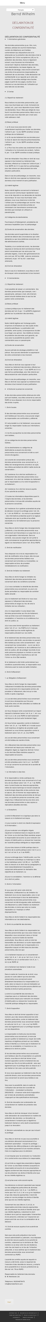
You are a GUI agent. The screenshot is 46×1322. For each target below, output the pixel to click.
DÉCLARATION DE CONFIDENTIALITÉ (28, 1313)
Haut (9, 1302)
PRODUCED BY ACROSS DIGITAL (23, 1319)
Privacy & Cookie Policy (30, 1315)
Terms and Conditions (15, 1315)
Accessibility (16, 1317)
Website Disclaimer (28, 1317)
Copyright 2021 (13, 1313)
